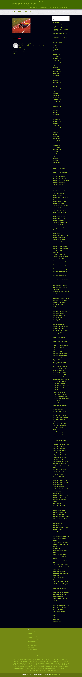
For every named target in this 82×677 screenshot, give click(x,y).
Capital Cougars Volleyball (59, 242)
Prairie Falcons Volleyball (59, 469)
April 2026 (55, 50)
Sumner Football (57, 525)
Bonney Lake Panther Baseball (61, 220)
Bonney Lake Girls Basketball (60, 205)
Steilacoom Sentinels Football (60, 519)
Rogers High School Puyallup (60, 482)
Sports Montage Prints (19, 668)
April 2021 (55, 86)
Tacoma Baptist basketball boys (61, 536)
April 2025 (55, 67)
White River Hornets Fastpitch (61, 592)
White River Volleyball (58, 601)
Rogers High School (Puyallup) (61, 480)
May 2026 (55, 47)
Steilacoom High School (59, 514)
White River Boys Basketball (60, 573)
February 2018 (56, 138)
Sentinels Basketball (58, 493)
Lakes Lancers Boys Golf (59, 374)
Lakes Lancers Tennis (58, 377)
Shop (14, 666)
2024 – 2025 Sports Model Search (22, 659)
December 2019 (57, 99)
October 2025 (56, 60)
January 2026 (56, 56)
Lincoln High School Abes (59, 392)
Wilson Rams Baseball (58, 609)
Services (35, 7)
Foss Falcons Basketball (59, 322)
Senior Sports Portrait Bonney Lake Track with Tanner (18, 51)
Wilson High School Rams (59, 607)
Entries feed (56, 619)
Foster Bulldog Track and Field (61, 326)
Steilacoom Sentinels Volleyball (61, 521)
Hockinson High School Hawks (61, 357)
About (65, 7)
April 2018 (55, 134)
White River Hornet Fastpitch (60, 584)
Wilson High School (58, 603)
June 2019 (55, 108)
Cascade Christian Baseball (60, 246)
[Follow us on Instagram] (42, 0)
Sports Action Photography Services (27, 666)
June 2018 (55, 130)
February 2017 (56, 162)
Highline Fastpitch (57, 351)
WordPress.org (57, 623)
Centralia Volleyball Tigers (59, 258)
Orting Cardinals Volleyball (60, 457)
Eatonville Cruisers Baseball (60, 285)
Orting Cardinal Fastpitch (59, 450)
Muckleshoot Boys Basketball (60, 417)
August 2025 (56, 65)
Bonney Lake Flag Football (60, 201)
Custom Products (43, 7)
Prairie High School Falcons (60, 472)
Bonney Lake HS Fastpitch (60, 216)
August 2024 (56, 73)
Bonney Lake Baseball (58, 193)
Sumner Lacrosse (57, 529)
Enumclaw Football (58, 296)
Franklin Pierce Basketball (59, 335)
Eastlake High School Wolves (60, 283)
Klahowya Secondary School (60, 366)
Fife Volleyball (56, 320)
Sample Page (49, 663)
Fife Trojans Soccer (58, 317)
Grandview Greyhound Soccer (61, 345)
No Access (36, 663)
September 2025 (57, 63)
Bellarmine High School (59, 176)
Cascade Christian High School (61, 254)
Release (42, 663)
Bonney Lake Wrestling (59, 239)
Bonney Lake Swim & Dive (60, 231)
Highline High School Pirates (60, 353)
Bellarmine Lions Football (59, 178)
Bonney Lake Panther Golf (60, 222)
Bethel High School (58, 184)
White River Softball (58, 596)
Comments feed (57, 621)
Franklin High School (58, 333)
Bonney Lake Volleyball (59, 237)
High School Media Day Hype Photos (29, 661)
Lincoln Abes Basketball (59, 383)
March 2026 (56, 52)
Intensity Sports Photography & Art (49, 661)
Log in (54, 617)
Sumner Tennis (57, 532)
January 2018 (56, 141)
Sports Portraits (31, 668)
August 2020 (56, 91)
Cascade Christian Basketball (60, 248)
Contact (61, 7)
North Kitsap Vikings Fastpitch (61, 431)
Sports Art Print (57, 503)
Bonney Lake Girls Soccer (59, 208)
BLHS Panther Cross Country (60, 191)
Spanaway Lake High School (60, 495)
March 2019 (56, 115)
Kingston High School (58, 360)
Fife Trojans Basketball (59, 315)
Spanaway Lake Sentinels (59, 497)
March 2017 (56, 160)
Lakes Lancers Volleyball (59, 381)
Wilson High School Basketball (61, 605)
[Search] (68, 8)
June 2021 (55, 84)
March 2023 (56, 76)
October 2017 (56, 147)
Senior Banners (57, 491)
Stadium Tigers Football (59, 510)
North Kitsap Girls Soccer (59, 423)
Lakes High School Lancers (60, 368)
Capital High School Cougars (60, 244)
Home (31, 7)
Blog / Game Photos (53, 7)
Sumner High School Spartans (61, 527)
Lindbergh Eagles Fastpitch (60, 396)
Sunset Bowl (56, 534)
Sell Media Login (40, 665)
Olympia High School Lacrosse (61, 444)
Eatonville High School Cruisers (61, 291)
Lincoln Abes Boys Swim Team (61, 385)
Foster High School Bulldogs (60, 330)
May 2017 (55, 156)
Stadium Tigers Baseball (59, 508)
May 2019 (55, 110)
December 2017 (57, 143)
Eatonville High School (58, 289)
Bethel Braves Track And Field (61, 180)
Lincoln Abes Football (58, 387)
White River (56, 569)
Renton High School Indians (60, 474)
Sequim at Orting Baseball (60, 27)
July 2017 (55, 151)
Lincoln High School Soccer (60, 394)
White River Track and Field (60, 598)
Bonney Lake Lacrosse (59, 218)
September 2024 (57, 71)
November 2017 (57, 145)
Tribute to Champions (52, 670)
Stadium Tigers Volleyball (59, 512)
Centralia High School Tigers (60, 256)
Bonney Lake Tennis (58, 233)
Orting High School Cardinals (60, 461)
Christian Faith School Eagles (60, 269)
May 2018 (55, 132)
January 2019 (56, 119)
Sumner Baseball (57, 523)
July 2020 (55, 93)
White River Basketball (59, 571)
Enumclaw (55, 294)
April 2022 (55, 80)
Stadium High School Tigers (60, 506)
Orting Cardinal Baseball (59, 448)
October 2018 (56, 125)
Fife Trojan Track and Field (60, 311)
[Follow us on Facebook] (39, 0)
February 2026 (56, 54)
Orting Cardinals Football (59, 455)
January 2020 (56, 97)
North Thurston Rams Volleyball (61, 438)
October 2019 (56, 104)
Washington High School (59, 554)
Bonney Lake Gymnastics (59, 210)
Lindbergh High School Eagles (61, 398)
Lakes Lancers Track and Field (61, 379)
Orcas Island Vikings (58, 446)
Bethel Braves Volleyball (59, 182)
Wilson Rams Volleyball (59, 611)
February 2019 (56, 117)
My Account (28, 663)
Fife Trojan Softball (58, 309)
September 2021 (57, 82)
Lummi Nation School (58, 403)
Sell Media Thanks (63, 665)
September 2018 (57, 128)
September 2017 (57, 149)
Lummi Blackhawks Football (60, 400)
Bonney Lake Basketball (59, 195)
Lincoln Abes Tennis (58, 390)
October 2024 (56, 69)
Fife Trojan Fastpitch (58, 307)
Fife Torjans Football (58, 304)
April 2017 (55, 158)
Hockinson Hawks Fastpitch (60, 355)
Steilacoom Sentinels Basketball (61, 516)
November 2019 (57, 102)
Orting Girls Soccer (58, 459)
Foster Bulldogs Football (59, 328)
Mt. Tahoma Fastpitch (58, 409)
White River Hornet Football (60, 586)
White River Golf (57, 575)
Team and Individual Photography (46, 668)
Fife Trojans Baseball (58, 313)
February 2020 (56, 95)
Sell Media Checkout (60, 663)
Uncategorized (56, 548)
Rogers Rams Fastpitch (59, 484)
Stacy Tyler (29, 44)
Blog (38, 659)
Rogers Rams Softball (58, 486)
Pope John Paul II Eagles (59, 463)
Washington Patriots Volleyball (61, 567)
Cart (42, 659)
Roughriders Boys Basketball (60, 489)
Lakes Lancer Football (58, 370)
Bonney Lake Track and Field (60, 235)
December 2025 (57, 58)
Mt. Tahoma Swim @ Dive (59, 415)
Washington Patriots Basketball (61, 564)
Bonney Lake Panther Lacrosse (61, 225)
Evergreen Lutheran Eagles (60, 300)
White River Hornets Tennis (60, 594)
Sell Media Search (51, 665)
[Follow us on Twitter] (40, 0)
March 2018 (56, 136)
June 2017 (55, 154)
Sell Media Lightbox (29, 665)
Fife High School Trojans (59, 302)
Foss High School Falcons (59, 324)
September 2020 (57, 89)
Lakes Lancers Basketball (59, 372)
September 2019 (57, 106)
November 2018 (57, 123)
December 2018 (57, 121)
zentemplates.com (55, 674)
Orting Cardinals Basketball (60, 452)
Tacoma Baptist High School (60, 542)
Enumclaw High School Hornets (61, 298)
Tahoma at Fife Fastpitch (59, 24)
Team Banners (60, 668)
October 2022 (56, 78)
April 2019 (55, 112)
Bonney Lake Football (58, 203)
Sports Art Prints (63, 666)
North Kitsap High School (59, 425)
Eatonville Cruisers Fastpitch (60, 287)
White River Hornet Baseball (60, 581)
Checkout (47, 659)
